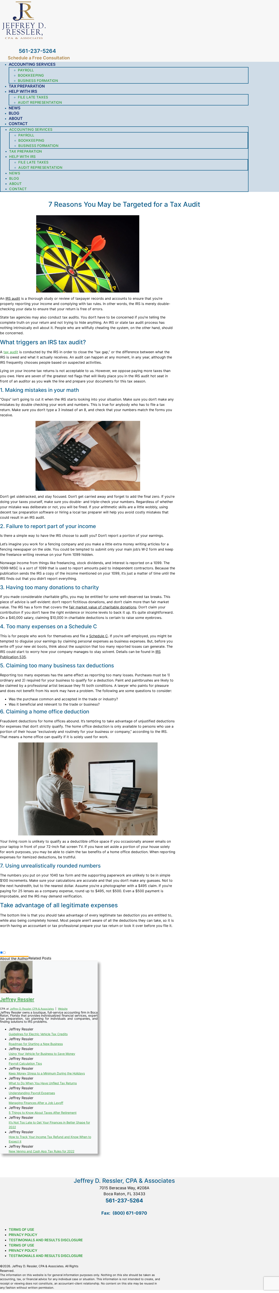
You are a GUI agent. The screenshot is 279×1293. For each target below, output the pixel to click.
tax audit (10, 352)
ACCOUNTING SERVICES (32, 64)
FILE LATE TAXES (33, 97)
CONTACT (18, 123)
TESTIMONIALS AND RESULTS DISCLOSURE (46, 1240)
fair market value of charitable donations (102, 607)
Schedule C (98, 636)
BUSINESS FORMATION (38, 80)
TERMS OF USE (21, 1229)
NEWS (14, 108)
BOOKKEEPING (31, 75)
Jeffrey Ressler (17, 999)
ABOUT (16, 118)
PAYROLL (26, 70)
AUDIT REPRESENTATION (40, 102)
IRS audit (12, 298)
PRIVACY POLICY (23, 1235)
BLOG (14, 113)
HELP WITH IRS (23, 91)
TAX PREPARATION (27, 86)
